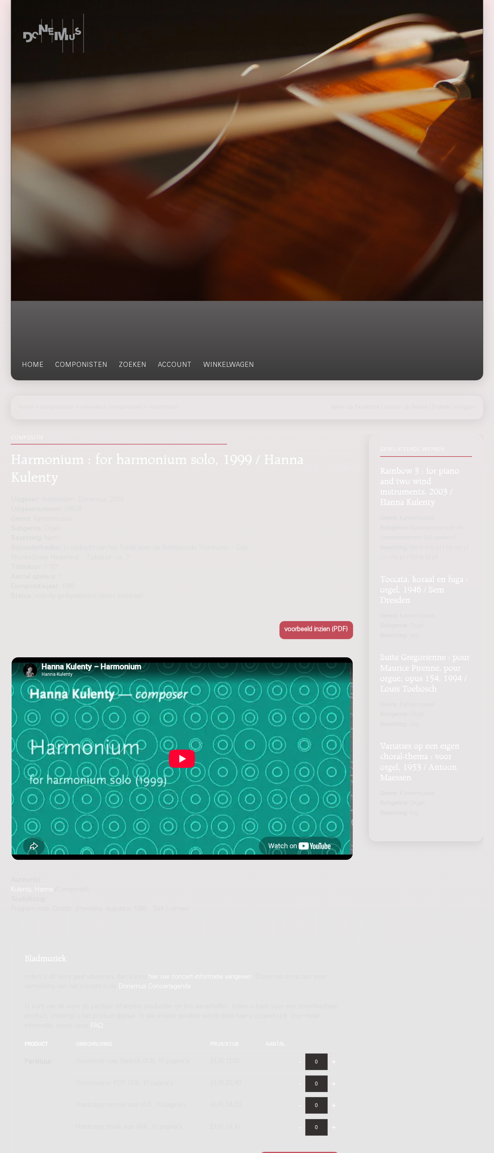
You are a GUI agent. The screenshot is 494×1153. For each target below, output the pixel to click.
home (33, 365)
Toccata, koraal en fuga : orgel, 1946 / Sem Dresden (424, 588)
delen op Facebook (355, 407)
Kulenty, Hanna (32, 890)
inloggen (464, 407)
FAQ (97, 1026)
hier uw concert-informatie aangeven (200, 977)
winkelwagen (228, 365)
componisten (81, 365)
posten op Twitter (406, 407)
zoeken (132, 365)
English (441, 407)
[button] (316, 630)
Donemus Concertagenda (154, 987)
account (175, 365)
